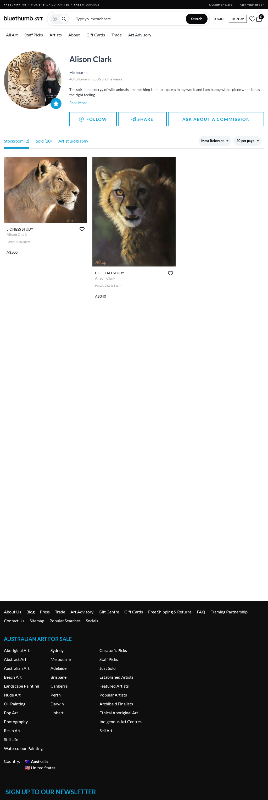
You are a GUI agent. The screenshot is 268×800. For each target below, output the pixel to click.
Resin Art (12, 730)
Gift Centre (109, 611)
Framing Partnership (229, 611)
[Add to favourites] (82, 229)
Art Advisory (139, 34)
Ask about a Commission (216, 119)
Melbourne (61, 659)
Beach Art (13, 676)
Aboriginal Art (17, 650)
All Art (12, 34)
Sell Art (106, 730)
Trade (116, 34)
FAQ (201, 611)
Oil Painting (14, 703)
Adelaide (58, 668)
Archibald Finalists (116, 703)
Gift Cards (95, 34)
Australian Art (17, 668)
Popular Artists (113, 694)
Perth (56, 694)
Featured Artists (114, 685)
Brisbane (58, 676)
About (74, 34)
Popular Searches (65, 620)
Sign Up (238, 19)
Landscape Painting (21, 685)
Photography (16, 721)
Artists (55, 34)
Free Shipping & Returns (170, 611)
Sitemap (37, 620)
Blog (30, 611)
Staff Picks (33, 34)
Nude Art (12, 694)
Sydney (57, 650)
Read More (78, 102)
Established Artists (116, 676)
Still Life (11, 739)
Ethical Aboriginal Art (118, 712)
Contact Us (14, 620)
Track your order (251, 5)
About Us (12, 611)
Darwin (57, 703)
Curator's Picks (113, 650)
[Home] (23, 18)
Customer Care (221, 5)
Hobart (57, 712)
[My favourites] (252, 19)
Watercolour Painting (23, 748)
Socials (92, 620)
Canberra (59, 685)
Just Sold (107, 668)
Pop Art (11, 712)
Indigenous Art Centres (120, 721)
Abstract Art (15, 659)
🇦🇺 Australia (36, 761)
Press (45, 611)
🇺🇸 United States (40, 767)
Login (219, 19)
